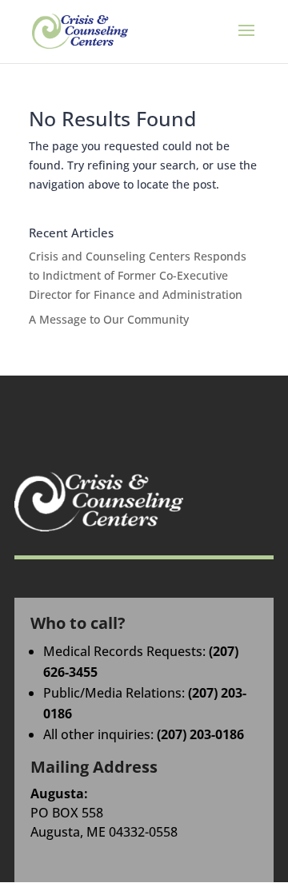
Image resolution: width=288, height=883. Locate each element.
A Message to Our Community (109, 319)
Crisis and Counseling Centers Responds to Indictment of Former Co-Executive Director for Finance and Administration (137, 275)
